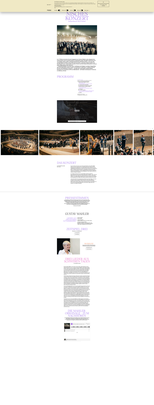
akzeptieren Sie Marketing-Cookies (74, 121)
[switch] (67, 10)
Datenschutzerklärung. (57, 5)
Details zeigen (86, 10)
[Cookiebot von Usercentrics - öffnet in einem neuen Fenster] (49, 10)
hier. (55, 7)
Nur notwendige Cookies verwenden (103, 5)
